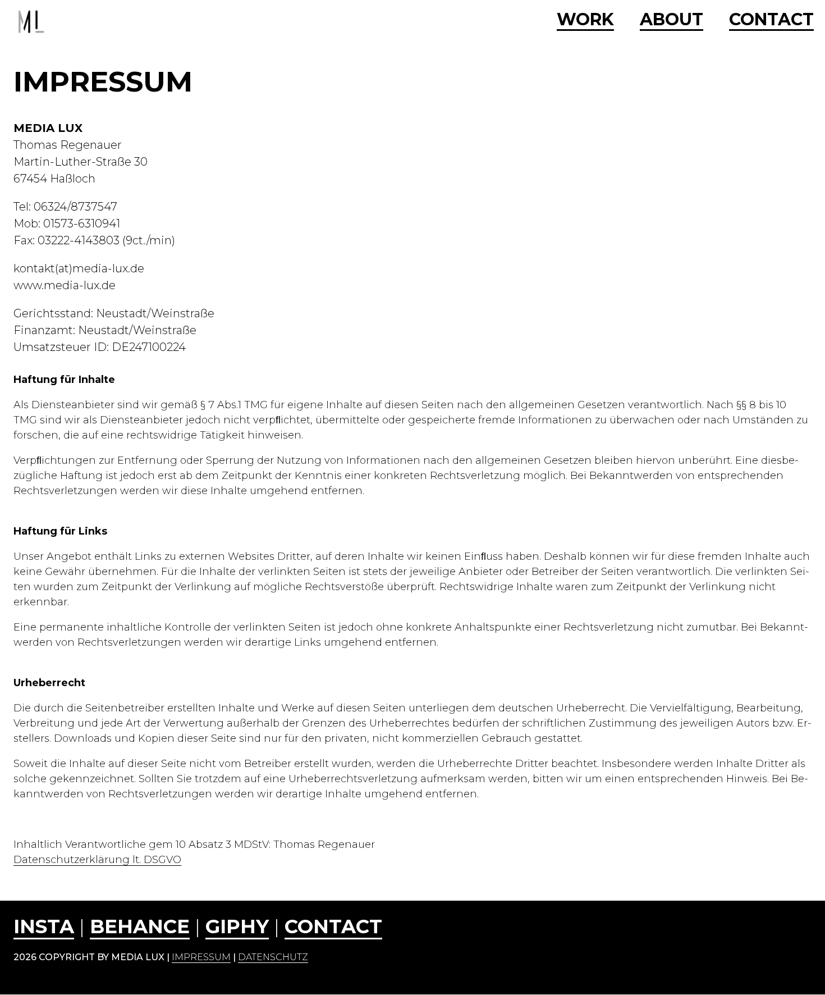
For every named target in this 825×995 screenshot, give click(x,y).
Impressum (201, 957)
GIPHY (237, 926)
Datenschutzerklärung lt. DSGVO (97, 859)
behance (140, 926)
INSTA (43, 926)
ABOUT (671, 20)
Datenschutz (273, 957)
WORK (585, 20)
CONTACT (771, 20)
